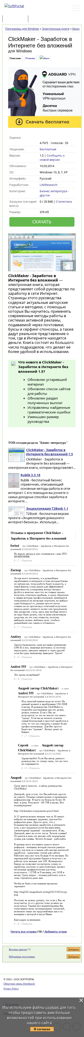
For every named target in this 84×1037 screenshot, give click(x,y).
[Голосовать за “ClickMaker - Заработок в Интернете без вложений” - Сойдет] (51, 137)
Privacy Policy (11, 988)
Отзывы (30, 58)
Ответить (27, 560)
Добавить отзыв (56, 931)
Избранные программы (22, 956)
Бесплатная (48, 149)
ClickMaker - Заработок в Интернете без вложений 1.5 (49, 452)
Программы (16, 19)
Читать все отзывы (23, 931)
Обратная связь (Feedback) (19, 983)
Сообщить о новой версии (52, 157)
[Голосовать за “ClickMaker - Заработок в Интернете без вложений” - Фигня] (42, 137)
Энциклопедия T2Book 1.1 (47, 509)
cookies (52, 1007)
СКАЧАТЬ (41, 221)
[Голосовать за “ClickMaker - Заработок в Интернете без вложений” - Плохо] (47, 137)
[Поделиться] (44, 58)
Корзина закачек (18, 949)
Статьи (39, 19)
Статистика (64, 201)
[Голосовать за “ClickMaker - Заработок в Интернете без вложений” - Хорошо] (56, 137)
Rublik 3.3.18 (30, 475)
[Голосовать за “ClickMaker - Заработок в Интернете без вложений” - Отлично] (61, 137)
